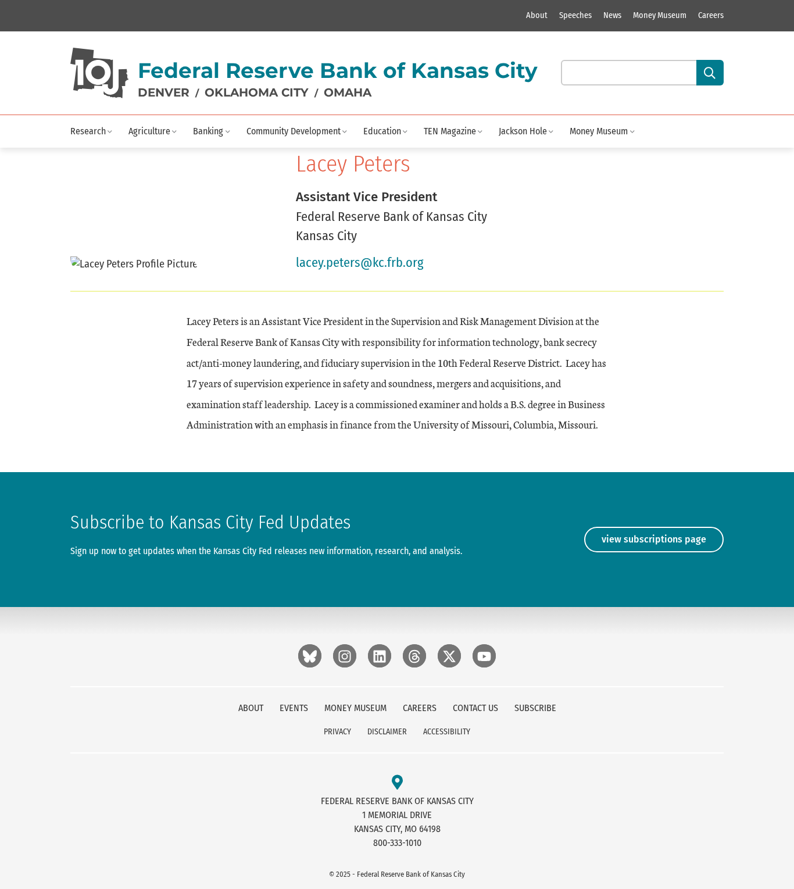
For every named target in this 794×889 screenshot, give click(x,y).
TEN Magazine (450, 131)
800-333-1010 (397, 842)
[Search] (710, 72)
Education (382, 131)
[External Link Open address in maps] (397, 783)
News (612, 15)
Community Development (293, 131)
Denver (163, 92)
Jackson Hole (523, 131)
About (537, 15)
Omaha (347, 92)
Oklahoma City (257, 92)
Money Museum (659, 15)
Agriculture (149, 131)
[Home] (99, 73)
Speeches (575, 15)
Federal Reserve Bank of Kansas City (338, 70)
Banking (208, 131)
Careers (711, 15)
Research (88, 131)
